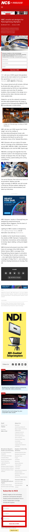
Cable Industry (18, 465)
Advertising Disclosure (20, 435)
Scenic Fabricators (5, 461)
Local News (17, 468)
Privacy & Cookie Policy (20, 439)
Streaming (17, 461)
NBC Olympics (16, 292)
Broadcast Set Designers (6, 459)
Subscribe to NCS (19, 481)
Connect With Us (20, 479)
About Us (18, 423)
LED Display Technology (6, 456)
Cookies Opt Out (18, 443)
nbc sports (22, 292)
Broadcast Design (5, 29)
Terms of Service (18, 437)
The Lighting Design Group (9, 231)
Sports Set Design (19, 305)
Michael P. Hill (6, 25)
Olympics (11, 294)
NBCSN (26, 292)
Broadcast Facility (14, 29)
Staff (2, 423)
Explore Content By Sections (21, 449)
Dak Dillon (3, 429)
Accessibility (17, 441)
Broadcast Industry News (11, 304)
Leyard (22, 86)
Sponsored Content (19, 434)
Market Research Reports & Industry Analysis (21, 471)
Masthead (17, 425)
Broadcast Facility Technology (8, 32)
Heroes (18, 304)
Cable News (17, 467)
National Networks (19, 463)
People (16, 458)
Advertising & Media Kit (20, 427)
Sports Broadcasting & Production (8, 305)
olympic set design (5, 294)
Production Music (5, 457)
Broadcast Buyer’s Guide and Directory (7, 449)
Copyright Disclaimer (19, 432)
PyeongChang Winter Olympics (12, 80)
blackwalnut (19, 233)
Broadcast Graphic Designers (7, 466)
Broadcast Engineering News (21, 477)
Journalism (17, 459)
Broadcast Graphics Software (7, 468)
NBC (2, 75)
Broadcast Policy (18, 456)
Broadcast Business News (20, 452)
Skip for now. (14, 530)
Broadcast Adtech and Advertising (19, 474)
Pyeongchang (25, 294)
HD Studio (14, 225)
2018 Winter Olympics (5, 292)
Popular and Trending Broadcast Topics (7, 481)
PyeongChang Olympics (6, 295)
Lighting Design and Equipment (5, 463)
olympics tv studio (17, 294)
